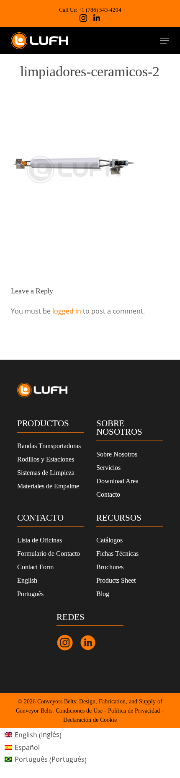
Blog (102, 593)
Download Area (117, 481)
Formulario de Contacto (48, 553)
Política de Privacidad (134, 711)
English (27, 580)
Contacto (108, 494)
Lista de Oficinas (39, 540)
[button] (164, 40)
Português (30, 593)
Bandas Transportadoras (49, 445)
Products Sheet (116, 580)
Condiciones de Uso (79, 711)
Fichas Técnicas (117, 553)
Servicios (108, 467)
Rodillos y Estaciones (45, 459)
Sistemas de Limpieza (46, 472)
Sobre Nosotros (116, 454)
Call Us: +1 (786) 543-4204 (90, 10)
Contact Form (35, 567)
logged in (66, 311)
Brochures (109, 567)
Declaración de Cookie (90, 720)
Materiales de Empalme (48, 486)
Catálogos (109, 540)
